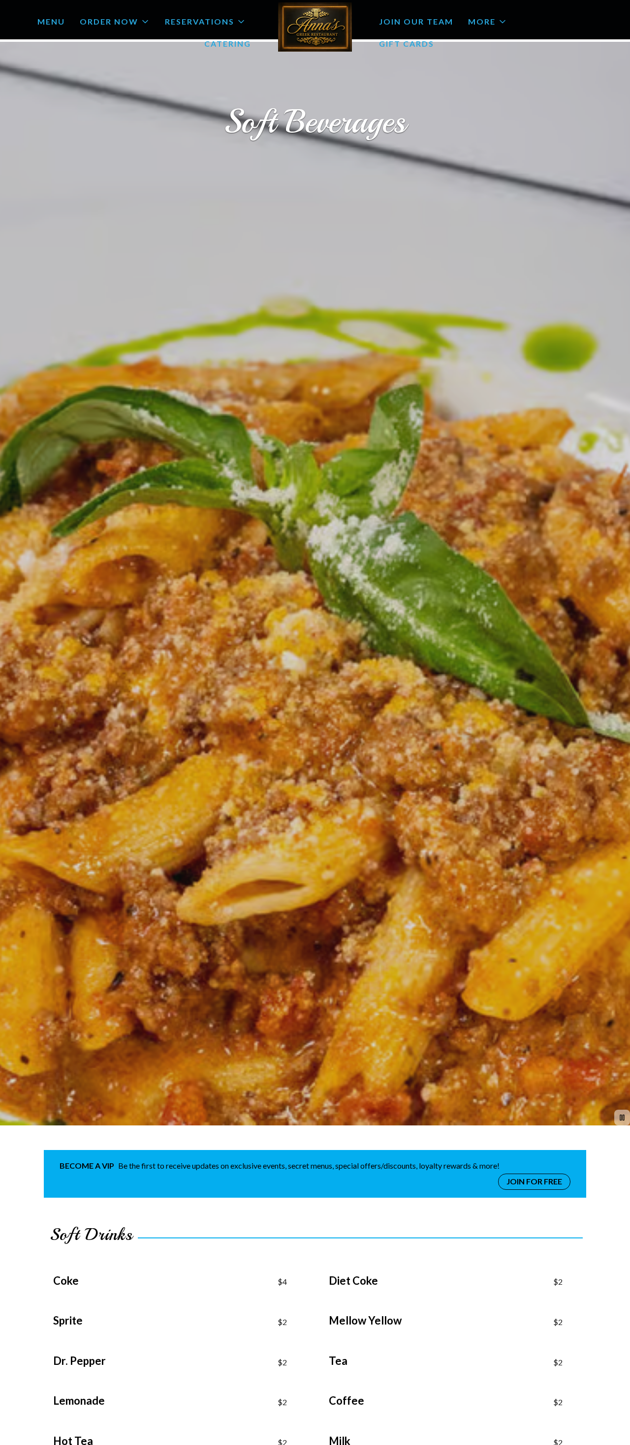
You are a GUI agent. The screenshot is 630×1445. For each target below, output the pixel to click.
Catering (227, 43)
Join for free (534, 1181)
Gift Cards (406, 43)
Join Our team (416, 21)
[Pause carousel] (622, 1117)
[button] (115, 21)
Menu (51, 21)
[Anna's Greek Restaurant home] (315, 27)
